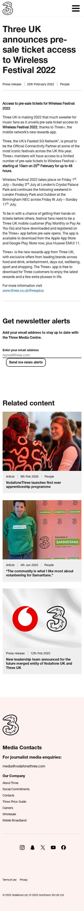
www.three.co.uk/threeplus (23, 290)
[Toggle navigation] (75, 8)
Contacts (8, 795)
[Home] (11, 730)
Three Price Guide (14, 801)
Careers (8, 808)
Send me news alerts (26, 362)
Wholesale (9, 814)
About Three (11, 783)
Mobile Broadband (14, 820)
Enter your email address (21, 350)
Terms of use (9, 879)
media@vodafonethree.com (24, 766)
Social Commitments (16, 789)
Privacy (24, 879)
